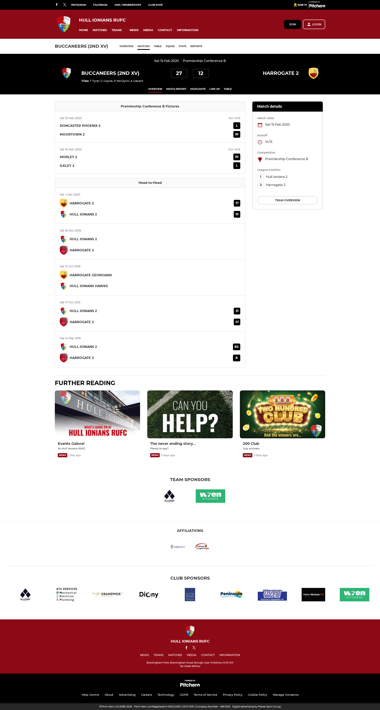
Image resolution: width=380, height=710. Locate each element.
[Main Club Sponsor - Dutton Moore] (190, 595)
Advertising (127, 695)
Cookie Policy (257, 695)
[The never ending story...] (190, 414)
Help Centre (90, 695)
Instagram (78, 4)
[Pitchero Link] (317, 6)
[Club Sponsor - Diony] (149, 595)
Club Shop (155, 4)
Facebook (100, 4)
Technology (166, 695)
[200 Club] (282, 414)
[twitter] (64, 5)
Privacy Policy (232, 695)
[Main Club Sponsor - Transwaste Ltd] (272, 595)
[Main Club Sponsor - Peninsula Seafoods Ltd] (231, 595)
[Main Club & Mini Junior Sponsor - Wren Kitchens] (210, 496)
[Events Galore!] (97, 414)
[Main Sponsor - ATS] (66, 595)
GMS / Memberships (128, 4)
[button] (83, 30)
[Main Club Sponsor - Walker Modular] (313, 595)
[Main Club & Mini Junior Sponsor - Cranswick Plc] (108, 595)
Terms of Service (205, 695)
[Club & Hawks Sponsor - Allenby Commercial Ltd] (169, 496)
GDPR (184, 695)
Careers (146, 695)
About (109, 695)
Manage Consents (285, 695)
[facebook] (56, 4)
